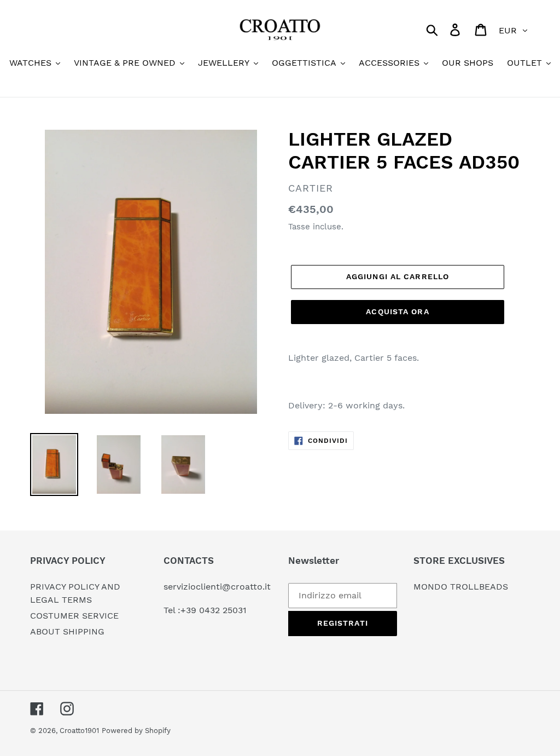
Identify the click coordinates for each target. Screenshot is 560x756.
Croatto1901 (79, 730)
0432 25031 (223, 610)
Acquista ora (397, 311)
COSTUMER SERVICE (74, 615)
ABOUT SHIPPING (67, 631)
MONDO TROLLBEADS (460, 586)
